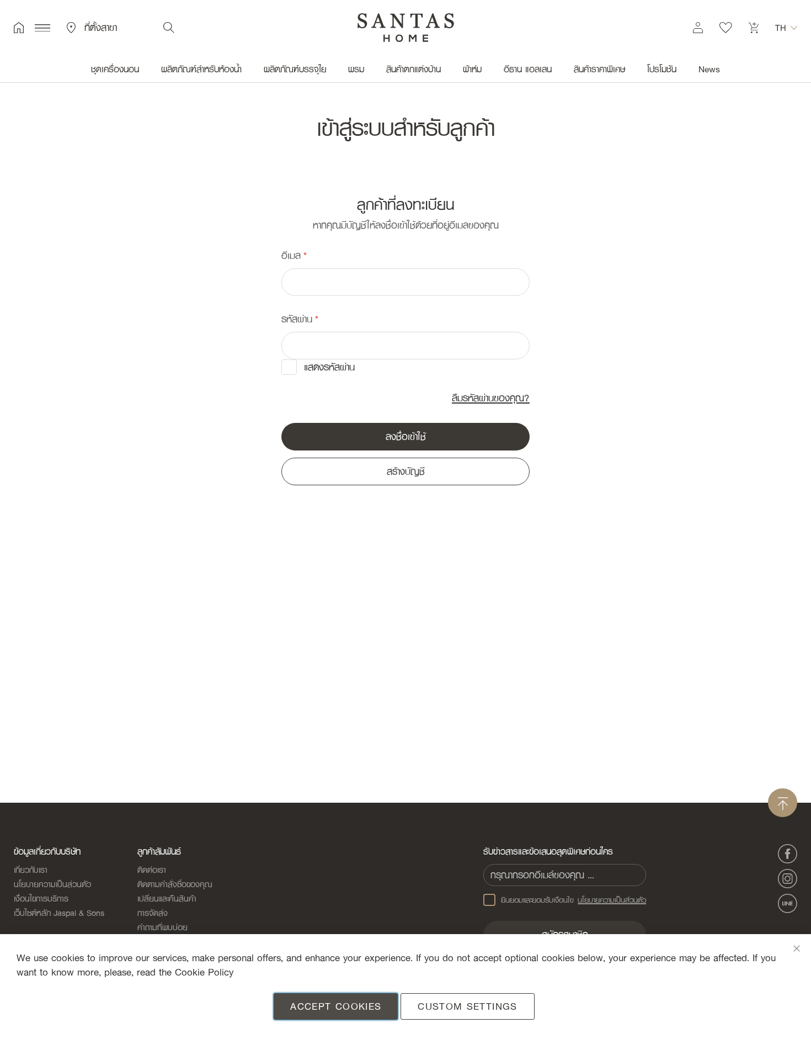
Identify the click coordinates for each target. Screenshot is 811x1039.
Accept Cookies (335, 1006)
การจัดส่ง (152, 912)
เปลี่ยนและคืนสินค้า (166, 898)
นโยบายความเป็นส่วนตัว (52, 884)
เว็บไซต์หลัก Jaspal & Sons (59, 912)
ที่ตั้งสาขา (100, 27)
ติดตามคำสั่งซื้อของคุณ (174, 884)
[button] (786, 27)
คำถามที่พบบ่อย (162, 927)
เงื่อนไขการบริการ (41, 898)
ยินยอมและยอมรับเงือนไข (574, 900)
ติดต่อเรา (151, 869)
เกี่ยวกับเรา (30, 869)
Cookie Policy (204, 971)
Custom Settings (467, 1006)
